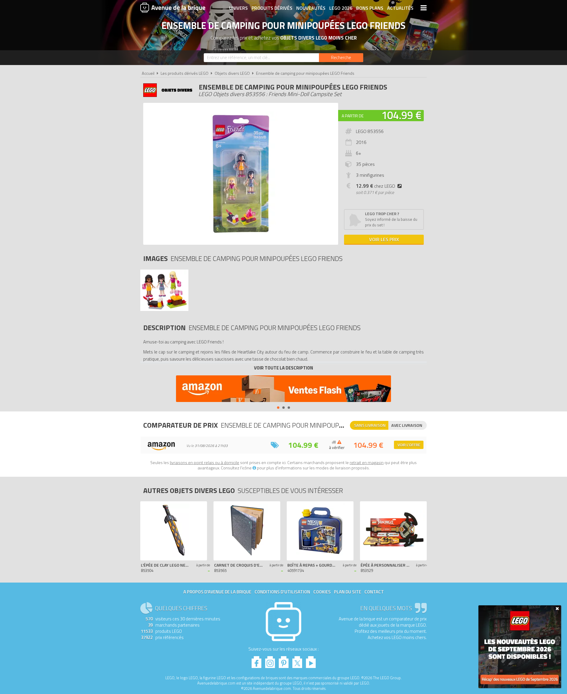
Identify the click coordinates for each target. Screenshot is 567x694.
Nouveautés (310, 8)
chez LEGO (375, 185)
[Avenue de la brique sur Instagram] (270, 660)
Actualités (400, 8)
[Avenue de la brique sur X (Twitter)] (297, 660)
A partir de (353, 116)
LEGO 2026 (340, 8)
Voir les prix (384, 239)
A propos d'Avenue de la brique (217, 591)
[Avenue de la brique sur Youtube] (310, 660)
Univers (238, 8)
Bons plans (369, 8)
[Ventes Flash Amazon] (283, 389)
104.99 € (401, 115)
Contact (374, 591)
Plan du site (347, 591)
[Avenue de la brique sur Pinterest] (283, 660)
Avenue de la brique (172, 7)
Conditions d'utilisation (282, 591)
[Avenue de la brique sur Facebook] (256, 660)
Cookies (322, 591)
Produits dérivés (272, 8)
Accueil (148, 73)
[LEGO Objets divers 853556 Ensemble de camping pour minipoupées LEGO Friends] (164, 309)
